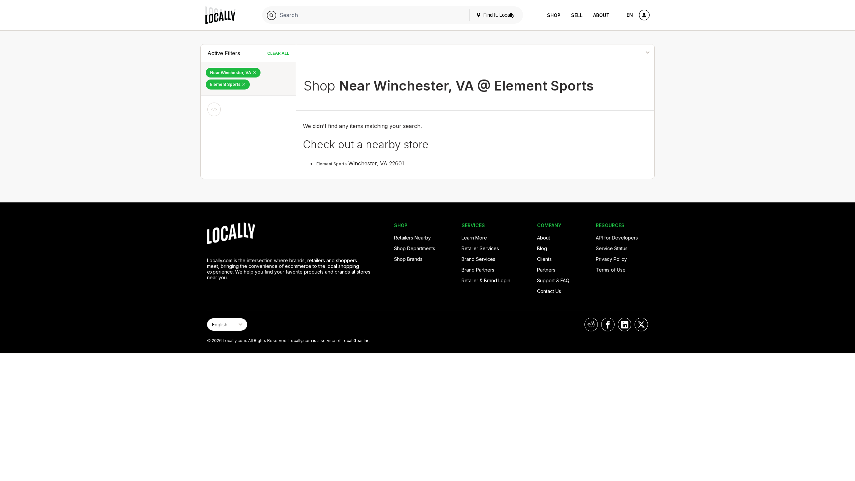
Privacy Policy (611, 259)
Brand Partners (478, 270)
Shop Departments (414, 248)
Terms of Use (611, 270)
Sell (576, 15)
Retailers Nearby (412, 237)
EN (630, 15)
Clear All (278, 53)
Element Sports (225, 84)
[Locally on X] (641, 324)
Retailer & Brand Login (486, 280)
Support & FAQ (553, 280)
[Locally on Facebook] (608, 324)
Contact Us (549, 291)
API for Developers (617, 237)
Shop (553, 15)
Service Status (612, 248)
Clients (544, 259)
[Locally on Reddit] (591, 324)
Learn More (474, 237)
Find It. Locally (498, 15)
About (601, 15)
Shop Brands (408, 259)
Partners (546, 270)
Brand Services (478, 259)
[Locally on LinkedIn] (624, 324)
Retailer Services (480, 248)
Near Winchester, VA (231, 72)
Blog (542, 248)
